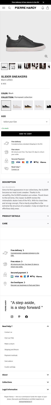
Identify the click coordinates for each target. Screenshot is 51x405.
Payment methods (11, 355)
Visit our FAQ (9, 338)
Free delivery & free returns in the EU (25, 2)
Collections (7, 382)
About (5, 375)
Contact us (15, 169)
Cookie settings (10, 367)
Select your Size (10, 122)
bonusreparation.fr (25, 401)
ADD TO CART (25, 134)
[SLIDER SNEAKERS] (12, 66)
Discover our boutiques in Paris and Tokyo (25, 285)
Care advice (9, 361)
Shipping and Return (12, 350)
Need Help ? (7, 326)
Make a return (9, 344)
